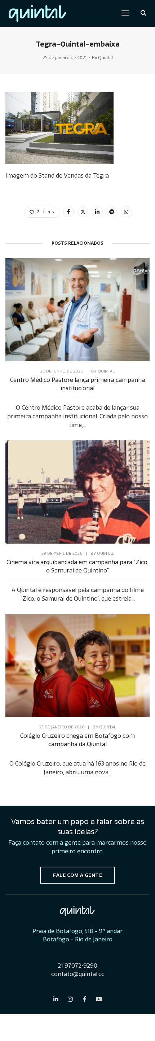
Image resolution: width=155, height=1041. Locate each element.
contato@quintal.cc (77, 974)
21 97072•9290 (77, 965)
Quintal (105, 57)
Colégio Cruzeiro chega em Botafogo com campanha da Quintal (77, 740)
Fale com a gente (77, 875)
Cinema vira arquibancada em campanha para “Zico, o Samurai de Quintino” (77, 566)
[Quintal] (37, 12)
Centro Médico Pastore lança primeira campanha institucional (77, 384)
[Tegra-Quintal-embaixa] (68, 211)
